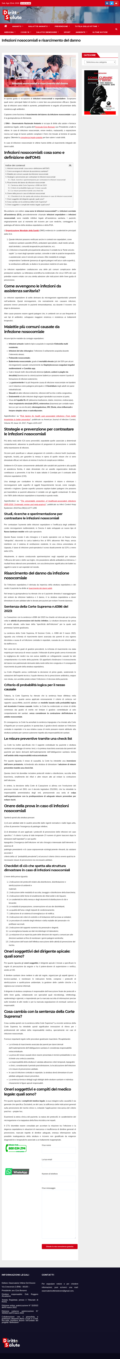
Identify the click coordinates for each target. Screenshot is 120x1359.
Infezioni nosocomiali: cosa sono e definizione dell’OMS (28, 168)
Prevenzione (61, 26)
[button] (116, 29)
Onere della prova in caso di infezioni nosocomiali (26, 193)
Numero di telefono (50, 1174)
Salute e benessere (46, 32)
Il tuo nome (46, 1145)
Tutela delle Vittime (86, 26)
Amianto (17, 26)
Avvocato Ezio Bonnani (45, 127)
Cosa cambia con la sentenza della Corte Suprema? (27, 202)
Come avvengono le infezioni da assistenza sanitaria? (27, 171)
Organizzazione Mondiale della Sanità (22, 231)
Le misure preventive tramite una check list (27, 191)
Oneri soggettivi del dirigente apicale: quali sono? (25, 199)
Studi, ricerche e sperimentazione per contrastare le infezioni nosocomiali (38, 180)
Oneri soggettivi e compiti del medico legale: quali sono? (28, 205)
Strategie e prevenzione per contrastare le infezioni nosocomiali (31, 177)
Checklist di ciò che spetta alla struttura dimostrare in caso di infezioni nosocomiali (41, 196)
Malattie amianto (38, 26)
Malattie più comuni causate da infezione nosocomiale (27, 174)
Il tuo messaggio (48, 1188)
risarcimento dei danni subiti (40, 588)
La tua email (47, 1160)
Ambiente (81, 32)
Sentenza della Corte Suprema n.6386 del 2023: (29, 185)
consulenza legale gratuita (31, 138)
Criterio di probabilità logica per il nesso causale (29, 188)
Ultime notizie (100, 32)
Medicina (9, 32)
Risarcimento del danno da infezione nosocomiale (26, 182)
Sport (67, 32)
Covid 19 (25, 32)
